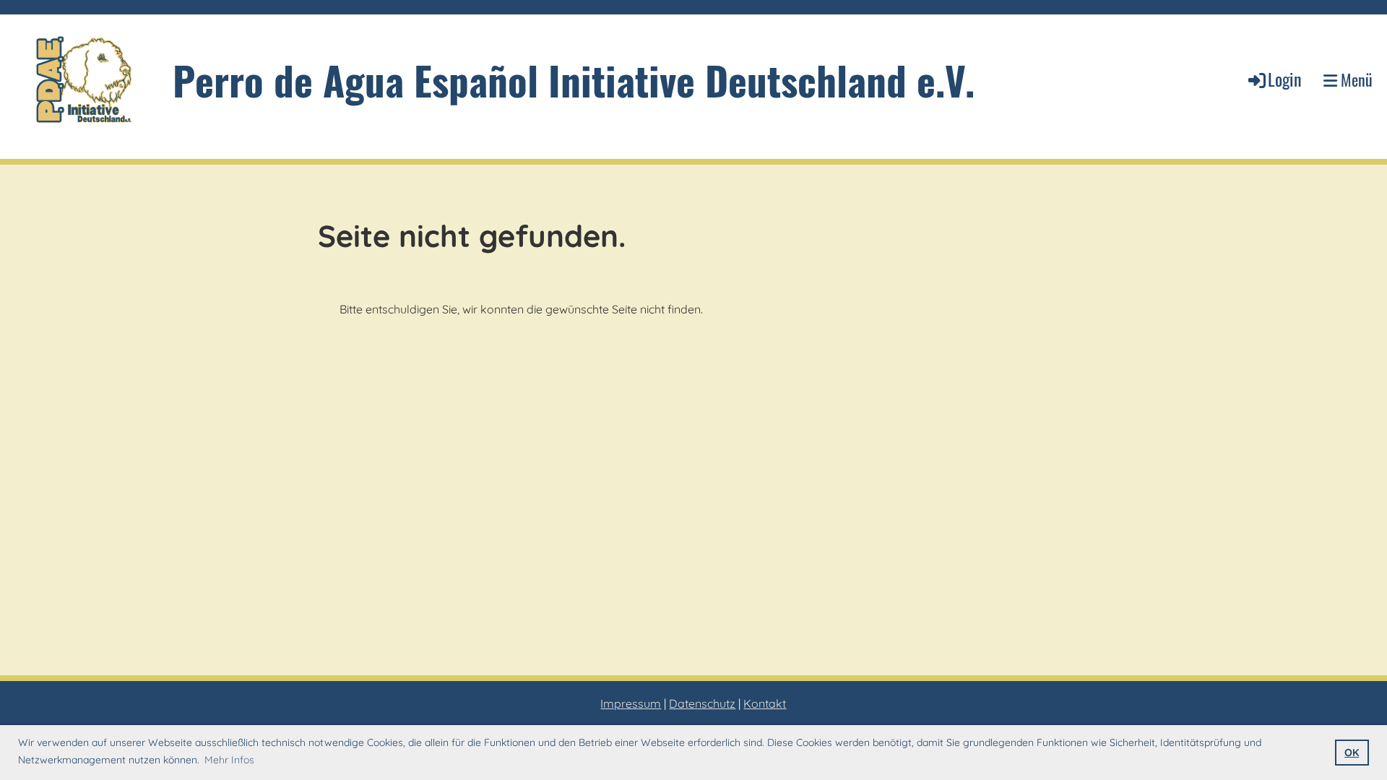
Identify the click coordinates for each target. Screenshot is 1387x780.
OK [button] (1351, 752)
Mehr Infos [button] (229, 759)
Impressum (630, 703)
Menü (1355, 80)
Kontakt (764, 703)
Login (1285, 79)
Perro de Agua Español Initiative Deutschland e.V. (574, 80)
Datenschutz (702, 703)
